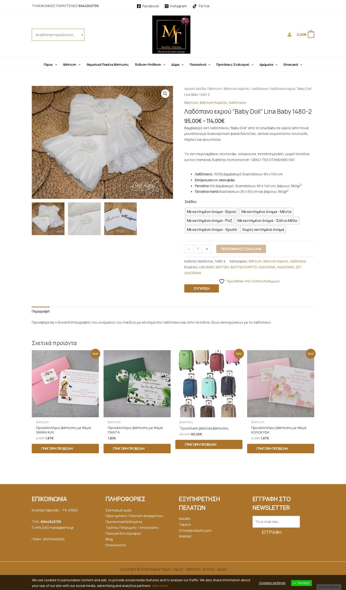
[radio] (211, 211)
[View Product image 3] (120, 218)
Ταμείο (185, 524)
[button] (55, 64)
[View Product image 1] (48, 218)
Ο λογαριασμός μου (195, 530)
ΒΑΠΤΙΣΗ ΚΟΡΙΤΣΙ (244, 267)
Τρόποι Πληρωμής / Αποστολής (132, 527)
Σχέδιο (191, 201)
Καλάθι (185, 518)
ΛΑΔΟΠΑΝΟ (285, 267)
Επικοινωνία (115, 544)
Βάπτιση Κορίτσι (236, 88)
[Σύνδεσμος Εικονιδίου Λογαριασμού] (289, 34)
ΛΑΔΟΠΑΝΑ (266, 267)
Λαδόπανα (260, 88)
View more (160, 585)
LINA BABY (206, 267)
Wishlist (185, 536)
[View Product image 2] (84, 218)
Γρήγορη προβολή (57, 448)
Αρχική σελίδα (195, 88)
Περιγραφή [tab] (41, 311)
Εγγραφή (272, 532)
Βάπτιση (215, 88)
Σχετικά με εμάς (118, 510)
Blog (109, 539)
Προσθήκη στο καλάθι (241, 248)
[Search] (82, 34)
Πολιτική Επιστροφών (123, 533)
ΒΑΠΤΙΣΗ (222, 267)
